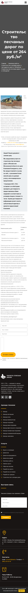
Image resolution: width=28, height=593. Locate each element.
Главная (3, 63)
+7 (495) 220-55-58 (11, 142)
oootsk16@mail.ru (19, 144)
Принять (21, 590)
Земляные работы (13, 63)
